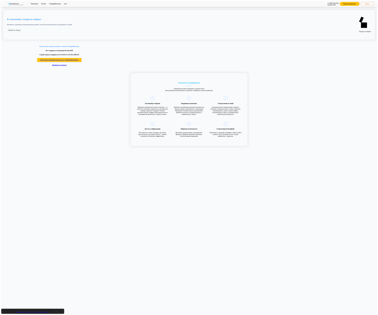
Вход (367, 4)
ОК (60, 311)
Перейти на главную (14, 30)
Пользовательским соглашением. (41, 312)
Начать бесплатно (349, 4)
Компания (34, 4)
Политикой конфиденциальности (23, 312)
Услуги (43, 4)
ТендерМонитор (55, 4)
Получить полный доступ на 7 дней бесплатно (59, 60)
